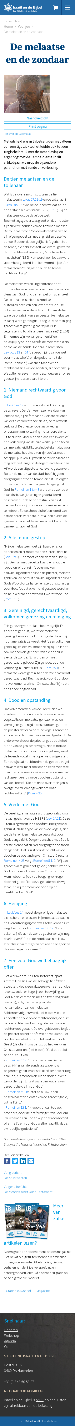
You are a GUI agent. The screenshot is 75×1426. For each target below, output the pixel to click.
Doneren (11, 1329)
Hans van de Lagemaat (17, 134)
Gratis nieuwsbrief (18, 1290)
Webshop (11, 1335)
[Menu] (67, 7)
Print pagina (38, 126)
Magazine (43, 1290)
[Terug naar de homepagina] (26, 7)
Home (8, 26)
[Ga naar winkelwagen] (56, 7)
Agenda (10, 1341)
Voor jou (24, 26)
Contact (10, 1346)
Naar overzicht (38, 118)
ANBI (40, 1399)
